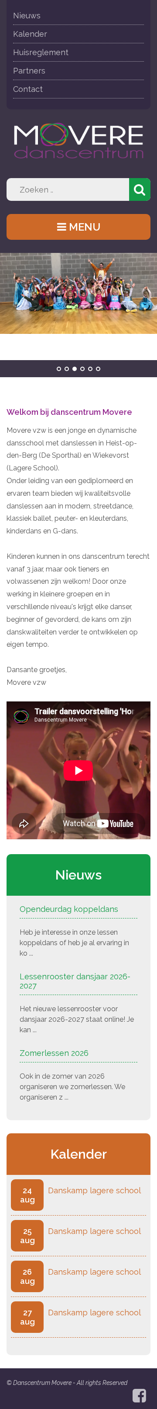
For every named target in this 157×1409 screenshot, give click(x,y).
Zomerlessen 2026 (54, 1053)
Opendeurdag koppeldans (69, 909)
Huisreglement (40, 52)
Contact (28, 89)
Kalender (30, 34)
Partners (29, 70)
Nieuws (27, 15)
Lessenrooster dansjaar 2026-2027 (75, 981)
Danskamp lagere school (94, 1190)
